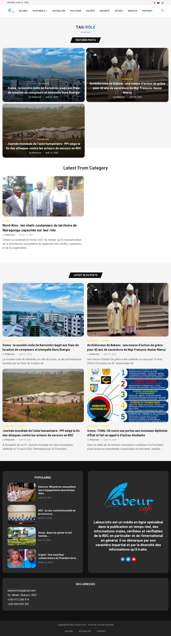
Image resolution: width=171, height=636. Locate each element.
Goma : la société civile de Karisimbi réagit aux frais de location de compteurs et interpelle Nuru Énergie (44, 90)
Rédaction (36, 97)
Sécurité (105, 10)
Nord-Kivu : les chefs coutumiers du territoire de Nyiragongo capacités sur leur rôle (40, 228)
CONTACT (101, 631)
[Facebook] (154, 3)
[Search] (162, 11)
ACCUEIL (23, 10)
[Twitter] (128, 559)
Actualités (58, 10)
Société (90, 10)
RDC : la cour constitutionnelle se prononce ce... (56, 512)
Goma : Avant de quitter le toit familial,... (55, 534)
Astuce (119, 10)
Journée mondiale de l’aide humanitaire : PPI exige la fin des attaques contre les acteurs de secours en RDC (43, 146)
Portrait (147, 10)
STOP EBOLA (39, 10)
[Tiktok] (162, 3)
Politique (75, 10)
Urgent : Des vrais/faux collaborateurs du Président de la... (58, 556)
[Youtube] (158, 3)
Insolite (132, 10)
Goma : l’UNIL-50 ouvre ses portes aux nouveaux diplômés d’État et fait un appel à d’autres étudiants (127, 433)
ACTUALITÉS (85, 631)
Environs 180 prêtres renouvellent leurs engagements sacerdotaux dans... (57, 490)
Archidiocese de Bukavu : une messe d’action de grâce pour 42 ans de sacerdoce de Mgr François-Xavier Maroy (127, 88)
